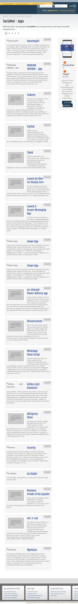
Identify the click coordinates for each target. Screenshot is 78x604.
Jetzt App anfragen (67, 104)
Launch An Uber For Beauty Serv (35, 180)
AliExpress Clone (32, 415)
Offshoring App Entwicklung (58, 591)
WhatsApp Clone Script (33, 352)
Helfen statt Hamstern (33, 386)
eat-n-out (32, 518)
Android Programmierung (58, 593)
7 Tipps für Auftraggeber (11, 595)
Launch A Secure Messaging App (36, 210)
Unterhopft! (33, 41)
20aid (30, 152)
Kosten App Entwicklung (10, 593)
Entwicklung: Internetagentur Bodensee (56, 602)
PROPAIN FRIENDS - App (34, 67)
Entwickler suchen (38, 4)
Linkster (31, 95)
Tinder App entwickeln (33, 597)
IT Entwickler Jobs (32, 591)
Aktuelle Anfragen (22, 4)
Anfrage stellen (8, 4)
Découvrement (34, 321)
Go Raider (32, 473)
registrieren (52, 10)
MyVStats (32, 550)
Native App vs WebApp (10, 597)
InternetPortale (72, 602)
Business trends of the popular (38, 492)
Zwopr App (32, 241)
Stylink (30, 126)
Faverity (31, 447)
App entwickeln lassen (10, 591)
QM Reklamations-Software (34, 595)
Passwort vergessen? (68, 10)
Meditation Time (31, 593)
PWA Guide (54, 595)
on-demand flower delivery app (37, 291)
